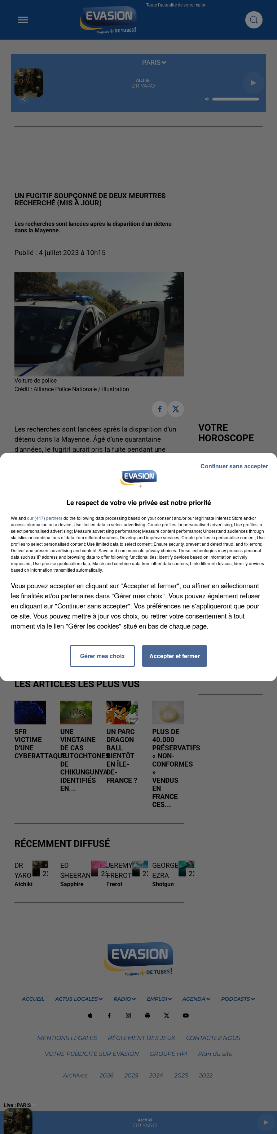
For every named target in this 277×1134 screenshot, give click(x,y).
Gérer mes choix (102, 656)
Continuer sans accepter (234, 466)
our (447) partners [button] (44, 518)
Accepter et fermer (174, 656)
